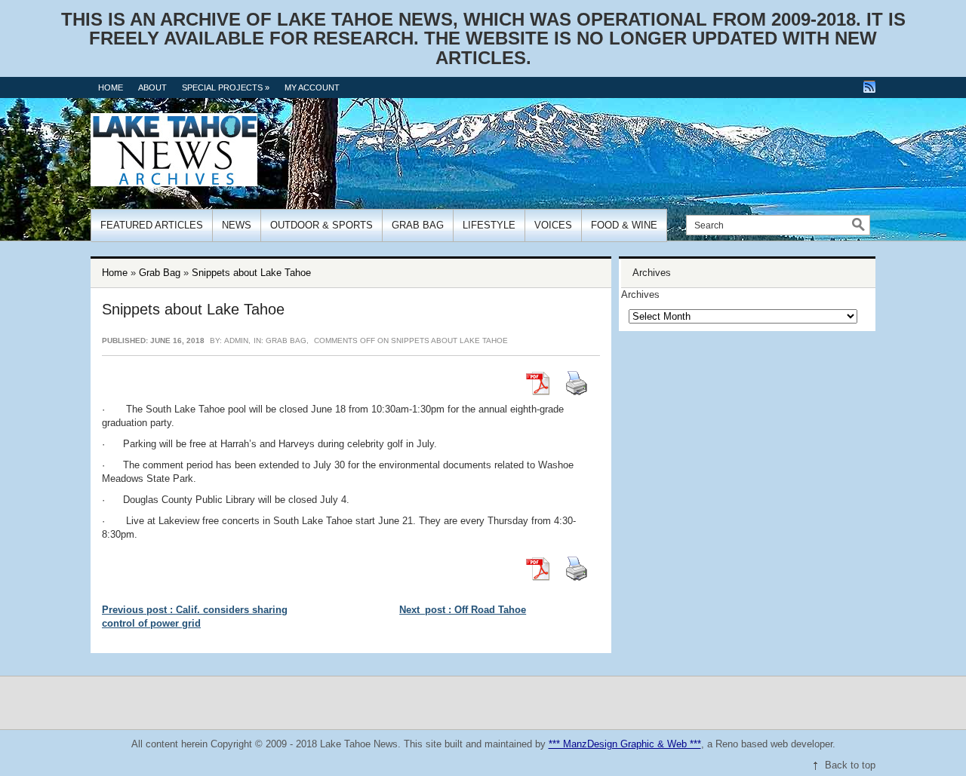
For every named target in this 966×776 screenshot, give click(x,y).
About (152, 87)
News (236, 225)
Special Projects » (225, 87)
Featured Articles (151, 225)
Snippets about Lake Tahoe (251, 272)
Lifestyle (489, 225)
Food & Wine (624, 225)
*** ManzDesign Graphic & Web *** (625, 744)
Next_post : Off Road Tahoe (462, 609)
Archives (640, 294)
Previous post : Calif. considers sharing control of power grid (195, 616)
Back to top (850, 765)
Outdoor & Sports (321, 225)
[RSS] (869, 87)
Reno (726, 744)
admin (236, 340)
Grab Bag (418, 225)
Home (110, 87)
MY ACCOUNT (312, 87)
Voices (553, 225)
